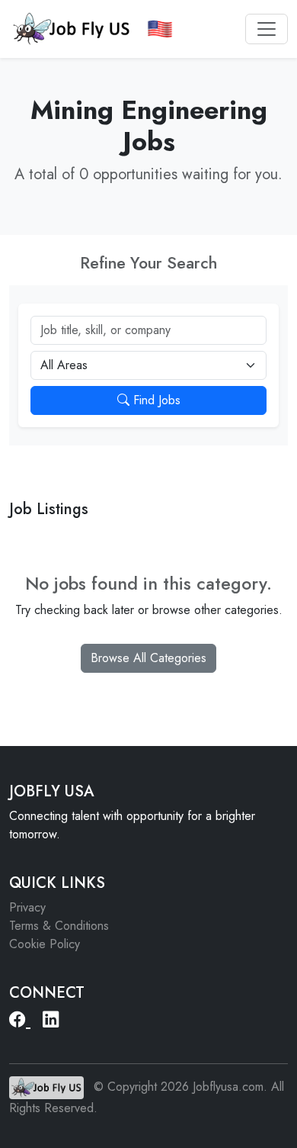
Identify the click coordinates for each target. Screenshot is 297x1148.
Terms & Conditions (59, 925)
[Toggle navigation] (266, 29)
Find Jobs (154, 400)
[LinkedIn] (51, 1020)
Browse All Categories (148, 658)
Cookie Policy (44, 944)
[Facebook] (19, 1020)
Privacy (27, 907)
